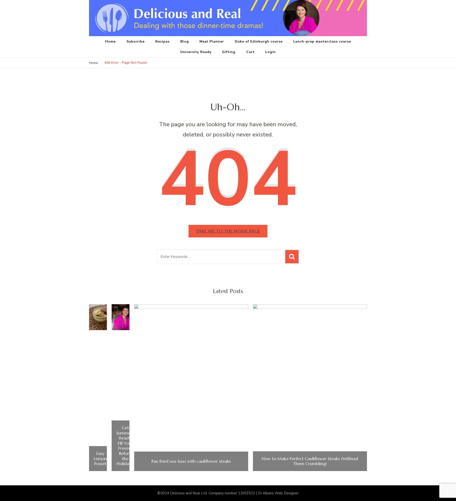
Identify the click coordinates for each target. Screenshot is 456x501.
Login (270, 52)
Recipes (162, 41)
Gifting (228, 52)
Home (110, 41)
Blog (184, 41)
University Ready (195, 52)
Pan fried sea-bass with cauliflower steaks (191, 461)
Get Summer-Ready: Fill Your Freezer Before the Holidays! (125, 445)
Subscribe (136, 41)
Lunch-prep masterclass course (322, 41)
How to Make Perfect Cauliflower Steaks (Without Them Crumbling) (310, 461)
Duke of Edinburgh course (259, 41)
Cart (250, 52)
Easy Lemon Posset (100, 458)
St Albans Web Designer (278, 493)
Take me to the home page (228, 231)
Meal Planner (212, 41)
